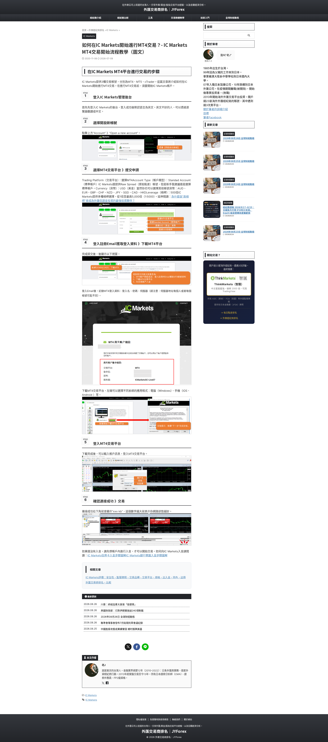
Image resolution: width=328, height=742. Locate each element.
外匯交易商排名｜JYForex (164, 9)
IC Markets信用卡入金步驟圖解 (106, 555)
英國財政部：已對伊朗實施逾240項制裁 (122, 610)
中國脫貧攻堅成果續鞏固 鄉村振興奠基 (121, 629)
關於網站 (188, 719)
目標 (206, 113)
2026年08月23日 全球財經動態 (238, 231)
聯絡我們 (176, 719)
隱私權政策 (141, 719)
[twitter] (128, 646)
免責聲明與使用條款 (159, 719)
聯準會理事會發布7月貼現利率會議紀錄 (122, 622)
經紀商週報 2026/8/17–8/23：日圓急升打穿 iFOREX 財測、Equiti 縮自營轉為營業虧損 (238, 210)
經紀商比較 (122, 17)
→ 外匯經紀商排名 (229, 318)
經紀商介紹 (95, 17)
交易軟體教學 (177, 17)
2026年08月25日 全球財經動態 (238, 161)
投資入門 (205, 17)
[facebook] (136, 646)
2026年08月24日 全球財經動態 (238, 184)
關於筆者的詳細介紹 (215, 109)
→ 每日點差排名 (229, 312)
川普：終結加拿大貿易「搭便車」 (119, 604)
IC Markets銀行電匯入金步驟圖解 (146, 555)
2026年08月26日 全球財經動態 (118, 616)
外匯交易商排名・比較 (98, 582)
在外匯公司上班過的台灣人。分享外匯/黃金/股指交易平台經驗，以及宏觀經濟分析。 (164, 726)
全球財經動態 (232, 17)
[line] (145, 646)
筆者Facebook (212, 117)
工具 (150, 17)
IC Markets (91, 695)
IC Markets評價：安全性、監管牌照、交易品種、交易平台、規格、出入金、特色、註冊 (136, 577)
